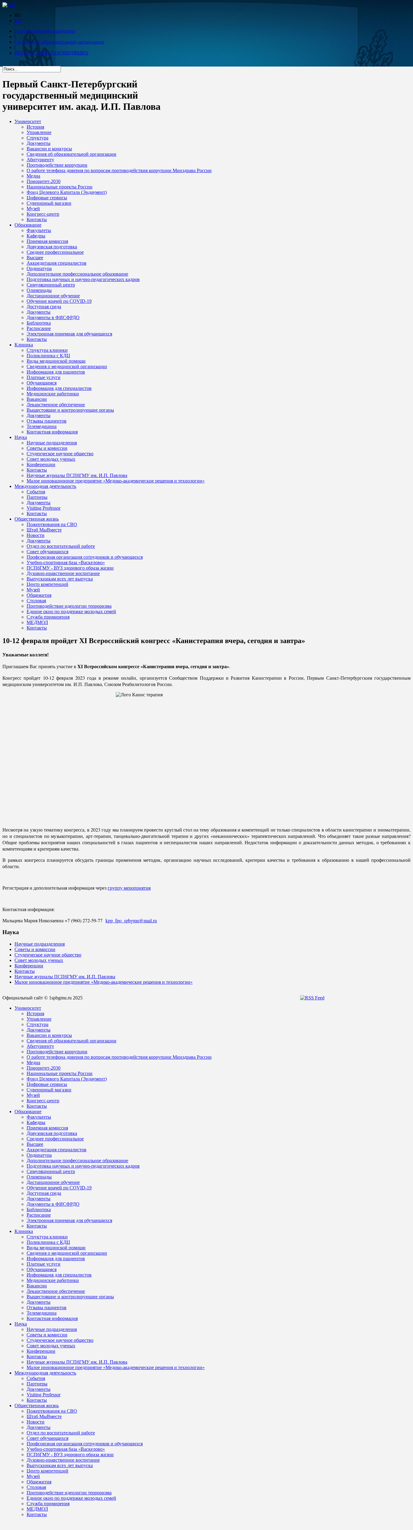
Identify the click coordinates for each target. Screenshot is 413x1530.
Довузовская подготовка (52, 246)
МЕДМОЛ (37, 622)
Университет (28, 121)
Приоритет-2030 (43, 181)
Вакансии (37, 399)
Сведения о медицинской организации (67, 366)
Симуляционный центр (51, 284)
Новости (35, 535)
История (35, 126)
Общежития (39, 595)
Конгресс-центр (43, 214)
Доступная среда (44, 306)
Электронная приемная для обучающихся (69, 333)
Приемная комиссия (47, 241)
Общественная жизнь (37, 518)
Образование (28, 224)
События (36, 491)
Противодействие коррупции (45, 31)
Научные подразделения (52, 442)
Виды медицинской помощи (56, 361)
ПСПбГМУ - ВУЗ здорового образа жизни (70, 567)
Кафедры (36, 235)
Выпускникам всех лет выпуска (60, 578)
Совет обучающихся (47, 551)
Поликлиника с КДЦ (48, 355)
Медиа (33, 175)
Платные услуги (43, 377)
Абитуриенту (40, 159)
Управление (39, 132)
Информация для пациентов (56, 371)
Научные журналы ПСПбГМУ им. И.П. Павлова (77, 475)
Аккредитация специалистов (56, 263)
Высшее (35, 257)
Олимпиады (39, 290)
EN (18, 20)
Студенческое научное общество (60, 453)
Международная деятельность (45, 486)
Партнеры (37, 497)
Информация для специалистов (59, 388)
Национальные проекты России (60, 186)
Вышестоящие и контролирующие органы (70, 410)
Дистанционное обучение (53, 295)
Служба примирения (48, 617)
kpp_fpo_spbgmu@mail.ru (131, 920)
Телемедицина (42, 426)
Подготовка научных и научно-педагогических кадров (83, 279)
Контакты (37, 219)
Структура (37, 137)
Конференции (41, 464)
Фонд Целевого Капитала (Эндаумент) (67, 192)
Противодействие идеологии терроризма (69, 606)
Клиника (24, 344)
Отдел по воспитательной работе (61, 546)
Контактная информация (52, 431)
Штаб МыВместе (44, 529)
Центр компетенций (47, 584)
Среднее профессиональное (55, 252)
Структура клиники (47, 350)
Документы (38, 143)
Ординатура (39, 268)
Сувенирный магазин (49, 203)
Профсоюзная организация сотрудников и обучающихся (85, 557)
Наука (21, 437)
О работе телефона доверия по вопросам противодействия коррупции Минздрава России (119, 170)
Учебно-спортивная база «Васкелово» (66, 562)
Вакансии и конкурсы (49, 148)
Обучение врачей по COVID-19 (59, 301)
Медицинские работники (53, 393)
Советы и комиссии (47, 448)
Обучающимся (42, 382)
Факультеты (39, 230)
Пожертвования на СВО (52, 524)
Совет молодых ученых (51, 459)
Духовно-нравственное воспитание (63, 573)
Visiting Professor (43, 508)
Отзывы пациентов (47, 420)
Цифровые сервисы (47, 197)
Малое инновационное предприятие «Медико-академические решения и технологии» (116, 480)
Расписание (39, 328)
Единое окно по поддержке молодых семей (71, 611)
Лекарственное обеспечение (56, 404)
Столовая (36, 600)
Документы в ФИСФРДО (53, 317)
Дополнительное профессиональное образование (77, 273)
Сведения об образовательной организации (59, 41)
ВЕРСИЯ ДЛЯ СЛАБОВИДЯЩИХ (52, 52)
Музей (33, 208)
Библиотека (39, 322)
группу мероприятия (129, 887)
